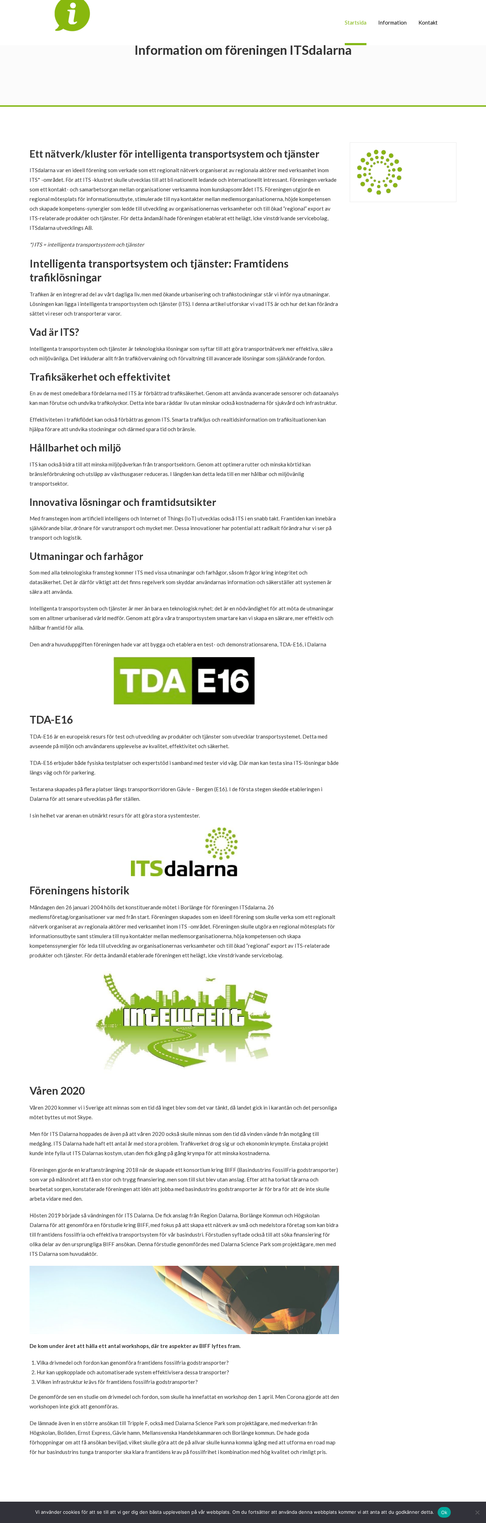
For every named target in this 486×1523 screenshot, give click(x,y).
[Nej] (477, 1512)
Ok (444, 1512)
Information (392, 22)
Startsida (355, 22)
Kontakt (428, 22)
